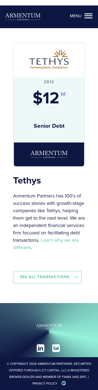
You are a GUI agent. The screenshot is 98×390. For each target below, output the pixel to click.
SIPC (83, 376)
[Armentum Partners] (22, 17)
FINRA (66, 376)
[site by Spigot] (64, 383)
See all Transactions (44, 277)
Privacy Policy (44, 383)
